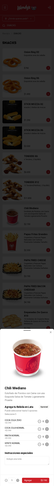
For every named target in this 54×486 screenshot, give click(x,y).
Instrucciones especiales (19, 452)
